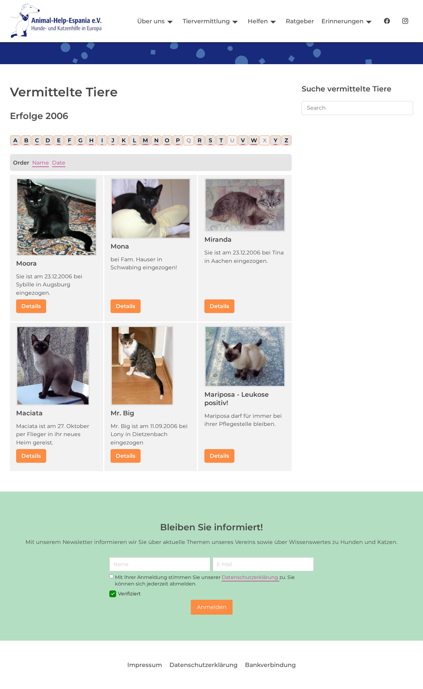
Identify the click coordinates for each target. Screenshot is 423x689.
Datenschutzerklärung (250, 577)
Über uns (151, 21)
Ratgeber (300, 21)
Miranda (218, 239)
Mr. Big (122, 413)
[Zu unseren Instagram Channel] (405, 21)
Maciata (29, 413)
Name (40, 162)
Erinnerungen (342, 21)
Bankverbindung (270, 665)
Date (58, 162)
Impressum (144, 665)
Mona (120, 246)
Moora (26, 263)
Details (31, 306)
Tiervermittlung (206, 21)
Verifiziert (129, 594)
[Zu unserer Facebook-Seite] (387, 21)
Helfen (258, 21)
